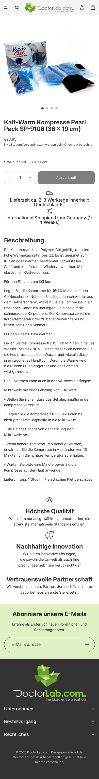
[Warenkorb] (92, 7)
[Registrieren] (87, 644)
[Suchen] (16, 7)
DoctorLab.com (38, 752)
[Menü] (6, 7)
